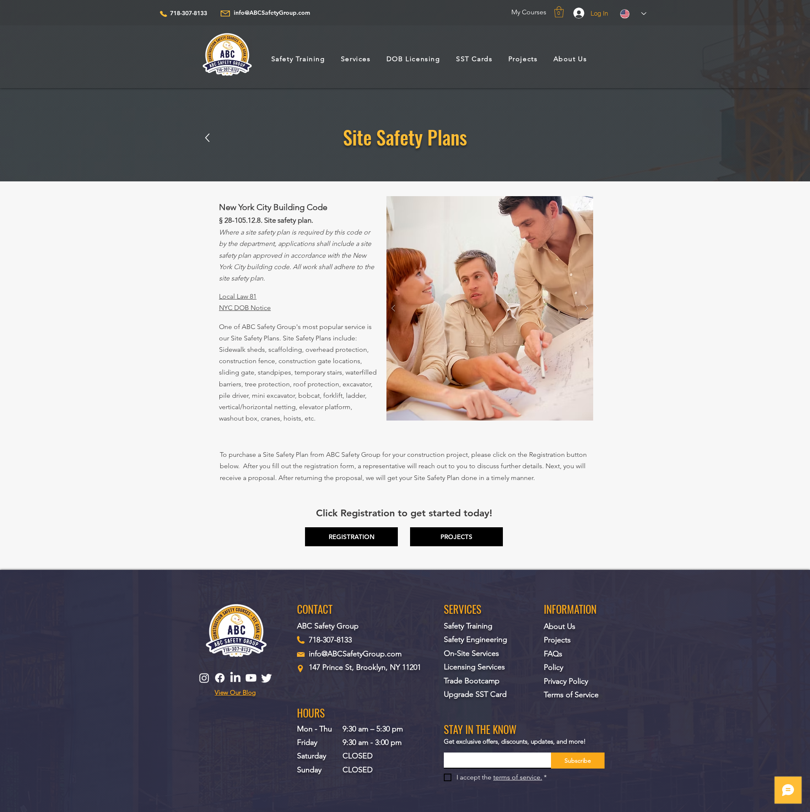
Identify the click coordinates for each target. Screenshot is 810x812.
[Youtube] (251, 678)
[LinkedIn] (235, 678)
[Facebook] (219, 678)
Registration (548, 455)
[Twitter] (266, 678)
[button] (559, 11)
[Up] (207, 138)
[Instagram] (204, 678)
